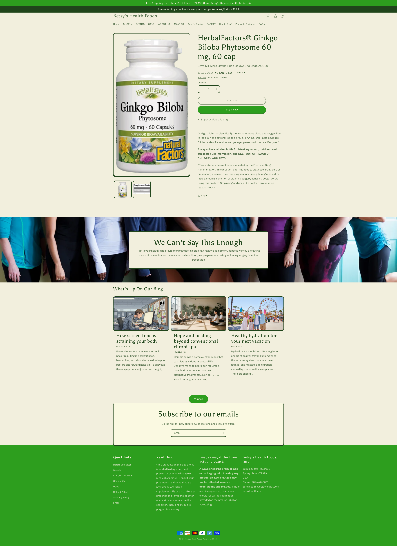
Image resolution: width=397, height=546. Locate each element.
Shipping (202, 77)
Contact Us (119, 481)
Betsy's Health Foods (193, 539)
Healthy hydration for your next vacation (254, 338)
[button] (127, 24)
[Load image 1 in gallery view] (123, 189)
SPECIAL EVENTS (122, 475)
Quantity (202, 83)
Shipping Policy (121, 497)
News (116, 487)
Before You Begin (122, 465)
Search (117, 470)
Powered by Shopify (211, 539)
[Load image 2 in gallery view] (142, 189)
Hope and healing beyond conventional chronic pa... (196, 341)
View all (198, 399)
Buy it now (232, 109)
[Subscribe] (222, 433)
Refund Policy (120, 492)
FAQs (116, 503)
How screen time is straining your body (136, 338)
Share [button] (204, 196)
